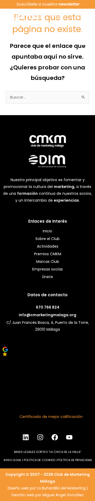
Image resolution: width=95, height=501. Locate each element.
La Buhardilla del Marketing (61, 488)
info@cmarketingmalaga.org (47, 315)
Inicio (60, 17)
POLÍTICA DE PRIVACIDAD (74, 460)
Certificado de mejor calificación (51, 416)
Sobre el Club (47, 238)
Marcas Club (47, 261)
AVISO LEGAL (12, 460)
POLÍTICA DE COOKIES (39, 460)
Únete (47, 276)
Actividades (47, 246)
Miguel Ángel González (63, 495)
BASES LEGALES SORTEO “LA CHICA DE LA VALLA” (47, 452)
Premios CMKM (47, 254)
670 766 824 (47, 307)
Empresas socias (47, 269)
